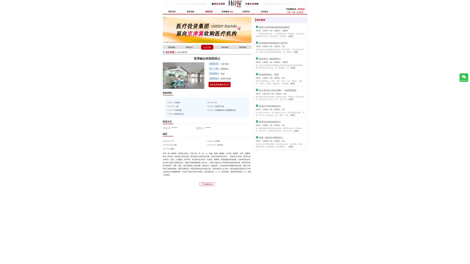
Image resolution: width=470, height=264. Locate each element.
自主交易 (207, 47)
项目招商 (225, 47)
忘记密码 (299, 12)
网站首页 (172, 11)
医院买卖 (209, 11)
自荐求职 (246, 11)
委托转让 (189, 47)
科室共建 (242, 47)
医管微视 (227, 11)
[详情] (291, 36)
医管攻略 (190, 11)
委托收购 (171, 47)
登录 (289, 12)
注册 (293, 12)
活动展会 (264, 11)
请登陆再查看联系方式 (219, 84)
